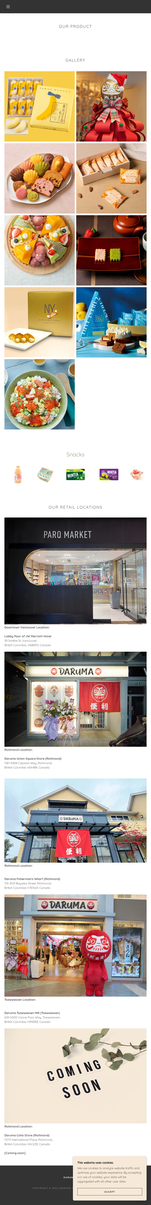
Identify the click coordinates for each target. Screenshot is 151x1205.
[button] (8, 6)
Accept (109, 1191)
